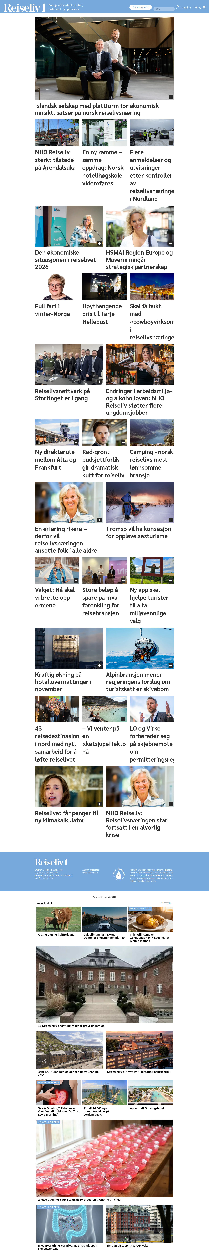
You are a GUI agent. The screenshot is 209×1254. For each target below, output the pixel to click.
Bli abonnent (140, 7)
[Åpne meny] (199, 7)
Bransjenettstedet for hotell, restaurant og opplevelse (65, 7)
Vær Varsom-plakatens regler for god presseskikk (151, 871)
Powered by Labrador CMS (104, 897)
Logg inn (185, 8)
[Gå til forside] (23, 7)
